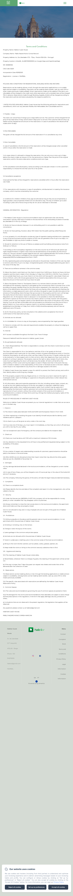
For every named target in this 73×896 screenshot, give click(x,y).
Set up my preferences (36, 887)
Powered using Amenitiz (36, 683)
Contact (63, 634)
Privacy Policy (61, 659)
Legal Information (62, 666)
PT (38, 678)
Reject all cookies (14, 887)
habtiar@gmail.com (14, 663)
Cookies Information (62, 676)
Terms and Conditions (62, 651)
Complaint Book (62, 642)
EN (35, 678)
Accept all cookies (58, 887)
